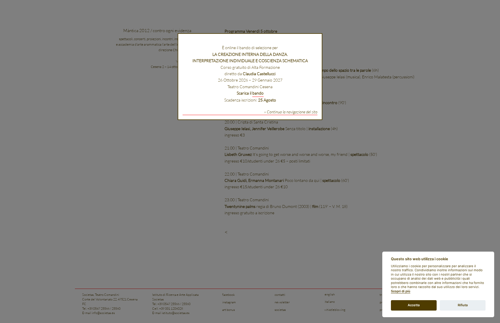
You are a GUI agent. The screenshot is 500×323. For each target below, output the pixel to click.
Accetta (414, 305)
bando (258, 93)
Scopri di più (400, 291)
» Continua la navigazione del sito (290, 111)
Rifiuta (463, 305)
